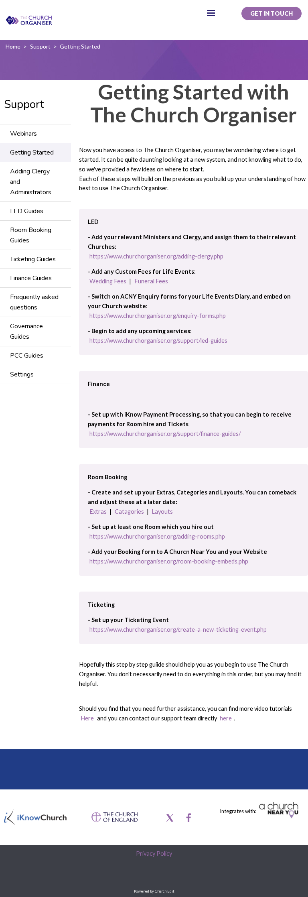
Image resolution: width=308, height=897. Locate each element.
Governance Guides (26, 331)
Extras (98, 511)
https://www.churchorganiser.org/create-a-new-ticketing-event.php (178, 629)
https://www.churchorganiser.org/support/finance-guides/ (165, 433)
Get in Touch (271, 13)
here (226, 717)
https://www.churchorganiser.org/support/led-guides (158, 340)
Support (40, 46)
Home (13, 46)
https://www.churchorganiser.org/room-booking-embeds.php (168, 561)
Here (87, 717)
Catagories (129, 511)
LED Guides (26, 211)
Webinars (23, 133)
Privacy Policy (154, 853)
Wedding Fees (107, 280)
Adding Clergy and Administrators (30, 182)
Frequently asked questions (34, 302)
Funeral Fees (151, 280)
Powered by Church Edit (154, 891)
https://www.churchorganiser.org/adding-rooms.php (157, 536)
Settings (22, 374)
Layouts (162, 511)
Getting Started (80, 46)
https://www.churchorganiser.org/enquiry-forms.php (157, 315)
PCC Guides (26, 355)
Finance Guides (31, 278)
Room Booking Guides (30, 235)
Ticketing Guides (33, 259)
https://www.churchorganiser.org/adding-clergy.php (156, 255)
